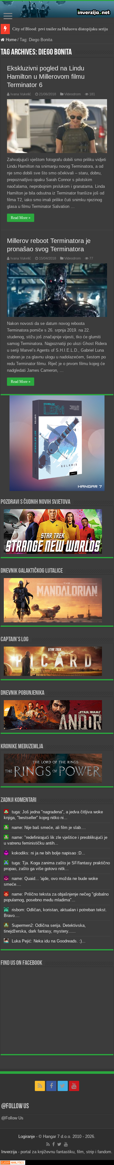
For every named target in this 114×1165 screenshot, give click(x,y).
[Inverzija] (57, 9)
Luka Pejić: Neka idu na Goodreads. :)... (49, 941)
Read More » (20, 218)
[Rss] (40, 1086)
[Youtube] (74, 1086)
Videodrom (72, 94)
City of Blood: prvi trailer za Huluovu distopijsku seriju (60, 28)
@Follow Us (15, 1106)
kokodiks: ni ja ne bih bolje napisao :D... (48, 853)
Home (10, 39)
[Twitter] (63, 1086)
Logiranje (26, 1136)
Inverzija (9, 1151)
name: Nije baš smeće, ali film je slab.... (49, 827)
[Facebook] (51, 1086)
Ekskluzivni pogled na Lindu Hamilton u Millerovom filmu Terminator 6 (46, 76)
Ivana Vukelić (20, 94)
